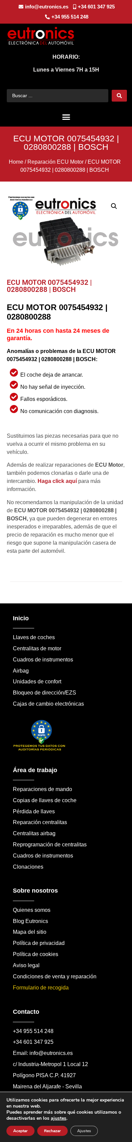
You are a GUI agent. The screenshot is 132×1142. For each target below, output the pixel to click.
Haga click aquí (57, 481)
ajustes (58, 1118)
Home (16, 162)
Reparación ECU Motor (55, 162)
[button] (66, 117)
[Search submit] (119, 96)
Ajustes (84, 1131)
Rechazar (52, 1131)
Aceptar (20, 1131)
